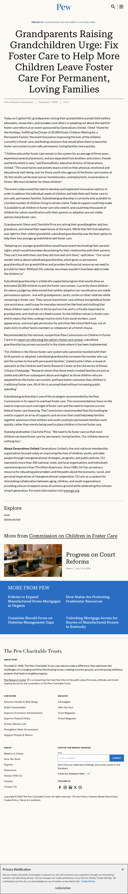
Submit (116, 758)
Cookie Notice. (88, 881)
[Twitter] (75, 787)
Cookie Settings (63, 887)
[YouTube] (80, 787)
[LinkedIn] (70, 787)
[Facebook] (60, 787)
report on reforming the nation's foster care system (50, 339)
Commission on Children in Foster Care (73, 536)
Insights (63, 696)
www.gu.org (71, 490)
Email (60, 753)
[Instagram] (65, 787)
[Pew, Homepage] (64, 6)
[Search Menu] (113, 6)
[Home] (33, 651)
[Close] (122, 869)
